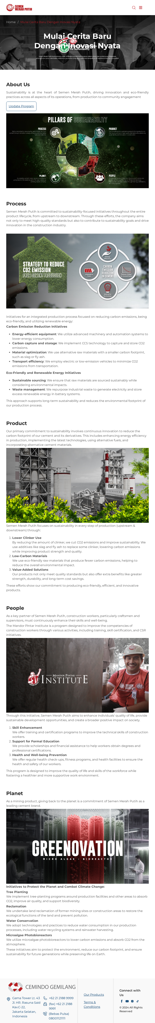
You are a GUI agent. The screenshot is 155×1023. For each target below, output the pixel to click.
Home (11, 22)
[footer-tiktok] (137, 1001)
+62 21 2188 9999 (61, 998)
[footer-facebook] (121, 1001)
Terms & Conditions (92, 1004)
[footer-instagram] (132, 1001)
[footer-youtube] (127, 1001)
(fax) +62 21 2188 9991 (60, 1006)
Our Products (94, 994)
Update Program (21, 106)
